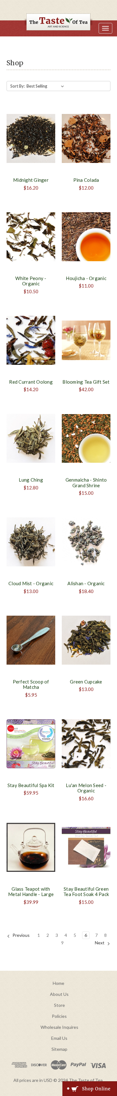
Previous (21, 935)
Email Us (59, 1038)
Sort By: (17, 86)
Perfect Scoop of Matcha (31, 684)
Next (100, 942)
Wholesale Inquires (59, 1027)
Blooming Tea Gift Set (86, 382)
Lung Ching (31, 480)
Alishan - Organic (86, 583)
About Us (59, 994)
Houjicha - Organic (86, 278)
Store (59, 1005)
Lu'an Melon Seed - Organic (86, 788)
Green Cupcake (86, 681)
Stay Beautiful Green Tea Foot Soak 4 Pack (86, 891)
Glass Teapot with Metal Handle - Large (31, 891)
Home (58, 983)
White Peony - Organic (30, 281)
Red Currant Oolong (31, 382)
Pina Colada (86, 180)
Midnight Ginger (31, 180)
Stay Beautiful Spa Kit (31, 785)
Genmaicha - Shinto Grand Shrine (86, 482)
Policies (59, 1016)
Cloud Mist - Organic (30, 583)
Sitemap (59, 1049)
